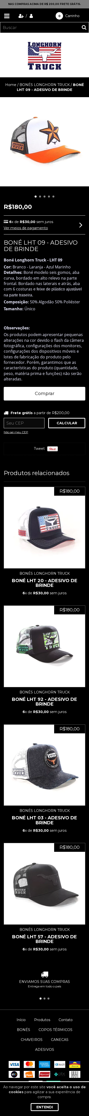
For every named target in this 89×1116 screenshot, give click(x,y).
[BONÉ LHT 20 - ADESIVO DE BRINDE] (44, 527)
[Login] (31, 16)
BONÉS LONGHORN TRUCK (45, 85)
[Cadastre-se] (22, 16)
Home (10, 85)
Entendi (44, 1107)
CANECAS (59, 1039)
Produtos (42, 1020)
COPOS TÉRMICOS (55, 1030)
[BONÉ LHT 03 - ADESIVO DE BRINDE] (44, 765)
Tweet (39, 448)
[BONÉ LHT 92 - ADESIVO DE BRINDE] (44, 646)
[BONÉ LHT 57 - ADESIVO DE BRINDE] (44, 883)
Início (21, 1020)
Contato (66, 1020)
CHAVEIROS (32, 1039)
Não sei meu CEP (16, 432)
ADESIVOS (44, 1049)
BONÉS (23, 1030)
